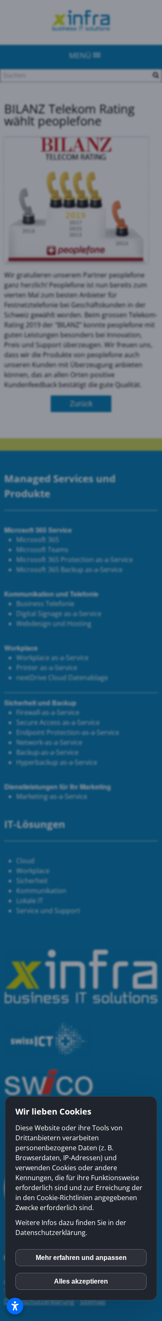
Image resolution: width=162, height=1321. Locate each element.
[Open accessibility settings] (15, 1306)
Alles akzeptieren (81, 1281)
